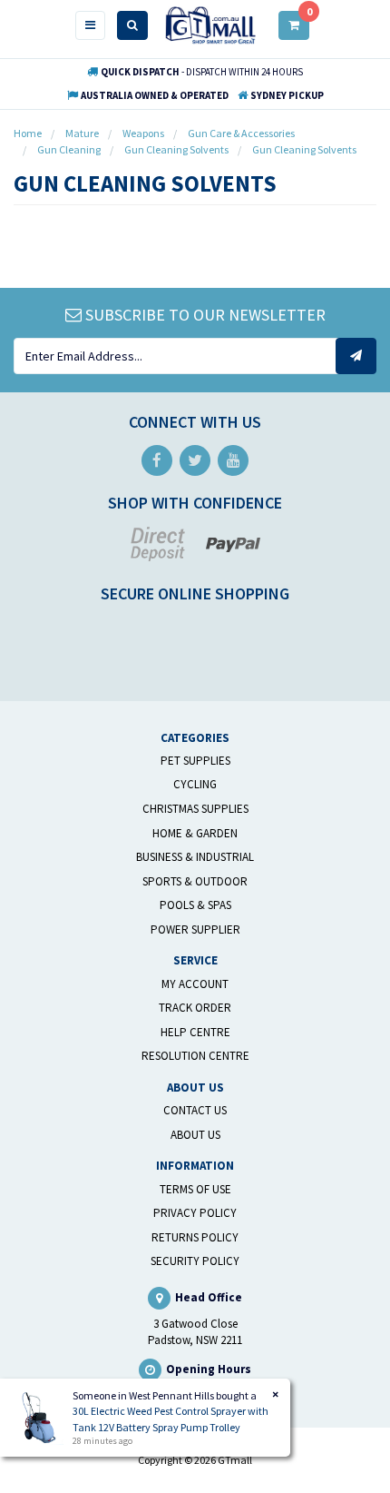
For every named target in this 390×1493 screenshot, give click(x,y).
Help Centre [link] (195, 1032)
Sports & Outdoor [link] (195, 881)
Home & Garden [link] (195, 833)
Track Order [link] (195, 1007)
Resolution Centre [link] (195, 1055)
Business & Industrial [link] (195, 857)
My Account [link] (195, 984)
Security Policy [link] (195, 1261)
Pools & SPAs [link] (195, 905)
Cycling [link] (195, 784)
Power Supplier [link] (195, 929)
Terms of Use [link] (195, 1189)
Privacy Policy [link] (195, 1213)
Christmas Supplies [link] (195, 808)
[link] (156, 460)
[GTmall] (210, 24)
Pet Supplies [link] (195, 760)
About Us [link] (195, 1134)
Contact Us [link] (195, 1110)
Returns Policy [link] (195, 1237)
